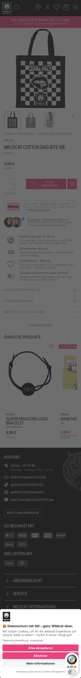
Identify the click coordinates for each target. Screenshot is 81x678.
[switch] (72, 672)
